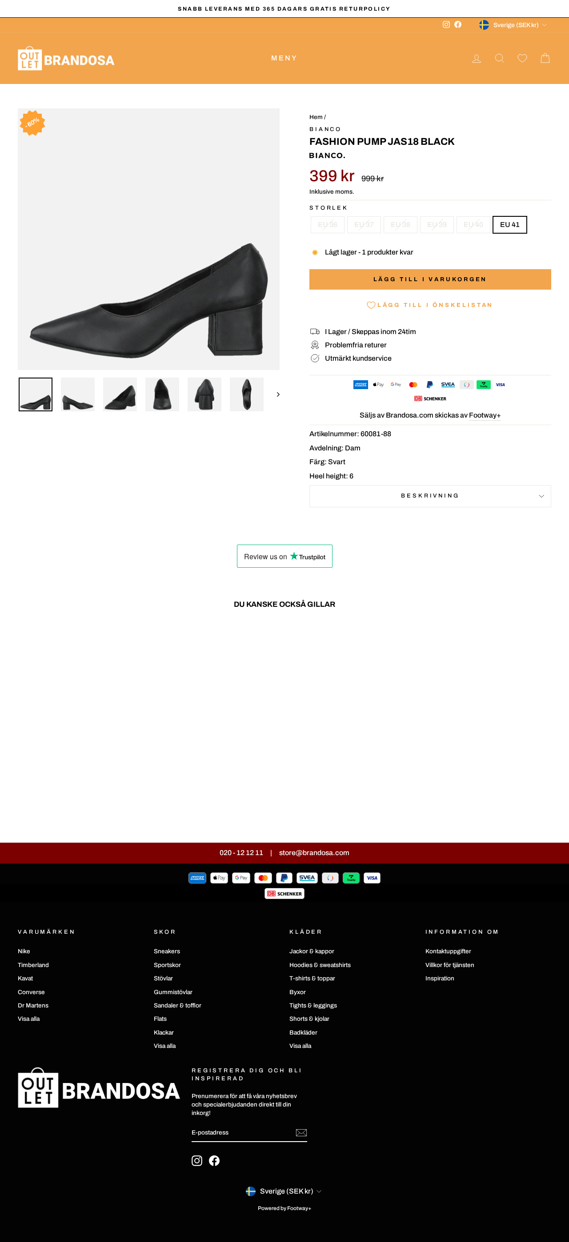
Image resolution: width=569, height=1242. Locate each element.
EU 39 (437, 224)
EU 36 (327, 224)
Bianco (325, 129)
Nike (24, 951)
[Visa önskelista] (522, 58)
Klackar (164, 1032)
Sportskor (167, 965)
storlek (329, 208)
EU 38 (400, 224)
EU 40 (473, 224)
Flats (160, 1018)
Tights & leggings (313, 1005)
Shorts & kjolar (309, 1018)
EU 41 (510, 224)
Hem (316, 117)
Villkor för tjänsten (449, 965)
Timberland (33, 965)
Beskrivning (430, 496)
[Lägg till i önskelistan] (133, 641)
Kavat (25, 978)
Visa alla (29, 1018)
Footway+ (485, 415)
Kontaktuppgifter (448, 951)
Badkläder (303, 1032)
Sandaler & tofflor (177, 1005)
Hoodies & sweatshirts (320, 965)
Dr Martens (33, 1005)
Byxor (297, 992)
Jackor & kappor (311, 951)
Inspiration (439, 978)
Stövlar (163, 978)
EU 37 (364, 224)
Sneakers (167, 951)
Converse (31, 992)
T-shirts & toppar (312, 978)
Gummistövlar (173, 992)
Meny (284, 58)
